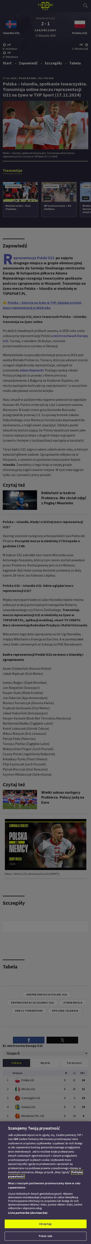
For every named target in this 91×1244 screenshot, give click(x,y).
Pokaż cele (45, 1236)
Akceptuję (45, 1224)
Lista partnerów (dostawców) (27, 1213)
